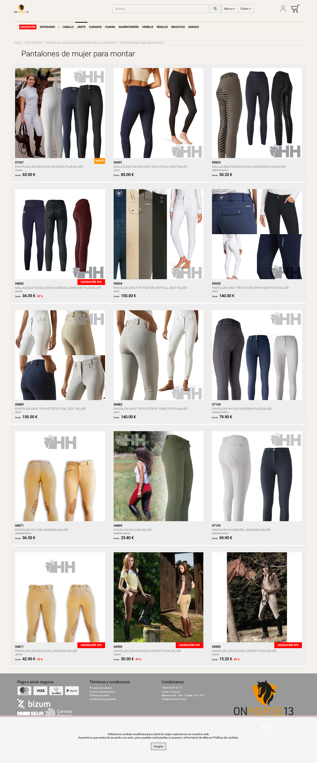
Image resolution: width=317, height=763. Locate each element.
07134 (216, 404)
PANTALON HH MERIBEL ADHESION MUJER (241, 530)
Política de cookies (225, 737)
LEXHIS (18, 170)
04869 (118, 525)
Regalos (162, 26)
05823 (216, 162)
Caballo (68, 26)
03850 (216, 646)
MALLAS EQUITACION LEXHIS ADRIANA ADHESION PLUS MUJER (58, 288)
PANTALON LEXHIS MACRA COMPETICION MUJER (147, 651)
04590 (118, 646)
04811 (19, 646)
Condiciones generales (102, 699)
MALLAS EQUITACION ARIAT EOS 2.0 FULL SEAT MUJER (150, 166)
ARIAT (117, 170)
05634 (118, 283)
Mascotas (178, 26)
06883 (19, 404)
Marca (228, 8)
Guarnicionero (129, 26)
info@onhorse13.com (174, 699)
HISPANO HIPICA (220, 170)
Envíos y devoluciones (102, 691)
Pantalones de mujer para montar (141, 42)
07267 (19, 162)
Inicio (17, 42)
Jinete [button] (81, 26)
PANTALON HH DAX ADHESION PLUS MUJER (242, 408)
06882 (118, 404)
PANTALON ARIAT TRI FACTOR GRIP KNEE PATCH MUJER (250, 288)
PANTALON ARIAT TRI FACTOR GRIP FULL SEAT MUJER (150, 288)
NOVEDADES (47, 26)
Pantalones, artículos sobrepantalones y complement (80, 42)
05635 (216, 283)
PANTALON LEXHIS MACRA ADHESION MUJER (46, 651)
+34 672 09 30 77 (172, 687)
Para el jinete (33, 42)
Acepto (158, 746)
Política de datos (99, 695)
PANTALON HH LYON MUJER (133, 530)
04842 (19, 283)
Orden (244, 8)
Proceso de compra (100, 687)
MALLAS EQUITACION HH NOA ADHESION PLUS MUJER (249, 166)
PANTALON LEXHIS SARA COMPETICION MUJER (244, 651)
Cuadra (110, 26)
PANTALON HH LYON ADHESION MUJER (41, 530)
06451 (118, 162)
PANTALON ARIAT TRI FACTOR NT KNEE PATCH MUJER (150, 408)
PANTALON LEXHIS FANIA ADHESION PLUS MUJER (49, 166)
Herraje (147, 26)
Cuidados (95, 26)
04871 (19, 525)
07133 (216, 525)
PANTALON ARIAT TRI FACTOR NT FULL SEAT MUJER (50, 408)
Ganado (193, 26)
